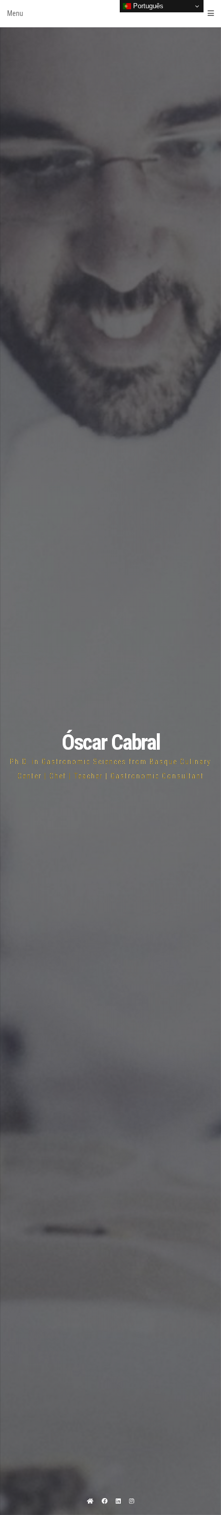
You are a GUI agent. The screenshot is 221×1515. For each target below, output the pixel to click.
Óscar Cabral (111, 742)
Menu (15, 13)
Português (147, 6)
